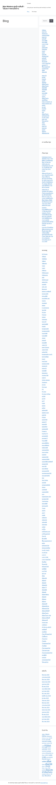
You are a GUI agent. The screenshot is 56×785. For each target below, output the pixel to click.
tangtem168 (45, 499)
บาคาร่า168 (45, 44)
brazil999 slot (46, 298)
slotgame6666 (46, 485)
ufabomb (44, 520)
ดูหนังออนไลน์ (45, 115)
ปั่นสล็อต (44, 562)
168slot (44, 256)
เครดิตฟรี (44, 629)
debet (43, 305)
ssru (43, 494)
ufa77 (43, 513)
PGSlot (44, 417)
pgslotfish (44, 426)
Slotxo (43, 487)
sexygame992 (46, 475)
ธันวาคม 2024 (46, 721)
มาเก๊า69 (44, 571)
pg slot (44, 107)
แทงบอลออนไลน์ (46, 659)
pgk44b (44, 415)
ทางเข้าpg (44, 552)
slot (43, 112)
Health (44, 326)
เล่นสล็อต (44, 632)
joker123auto (45, 347)
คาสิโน (43, 529)
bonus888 (44, 296)
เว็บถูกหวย (44, 639)
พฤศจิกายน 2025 (46, 695)
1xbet (43, 266)
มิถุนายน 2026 (46, 679)
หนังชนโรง (44, 33)
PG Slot (44, 391)
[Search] (51, 20)
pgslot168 (44, 419)
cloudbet (44, 303)
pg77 (43, 401)
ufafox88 (44, 522)
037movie (44, 254)
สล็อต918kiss (45, 594)
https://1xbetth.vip (47, 101)
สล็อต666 (44, 585)
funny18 (44, 322)
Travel (43, 508)
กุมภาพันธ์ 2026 (46, 688)
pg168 (43, 77)
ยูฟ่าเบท (44, 573)
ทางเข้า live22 (45, 550)
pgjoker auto (45, 412)
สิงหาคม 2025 (45, 702)
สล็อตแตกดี (45, 620)
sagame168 (45, 457)
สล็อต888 (44, 88)
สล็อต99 (44, 597)
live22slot (44, 361)
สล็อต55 (44, 580)
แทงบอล (44, 657)
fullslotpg (44, 49)
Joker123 (44, 345)
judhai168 (44, 352)
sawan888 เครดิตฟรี (47, 461)
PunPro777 (45, 433)
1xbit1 (43, 268)
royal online (45, 452)
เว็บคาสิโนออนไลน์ (47, 634)
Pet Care (44, 387)
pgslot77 (44, 60)
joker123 (44, 32)
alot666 (44, 284)
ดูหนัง (43, 53)
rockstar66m (45, 450)
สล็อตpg (44, 599)
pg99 (43, 745)
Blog (28, 11)
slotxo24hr (44, 749)
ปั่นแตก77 (49, 759)
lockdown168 (45, 363)
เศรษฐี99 (44, 655)
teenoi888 (44, 503)
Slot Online (45, 480)
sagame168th (45, 35)
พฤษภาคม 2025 (46, 709)
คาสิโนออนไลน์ (46, 534)
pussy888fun (45, 443)
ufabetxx (44, 517)
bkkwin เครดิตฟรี (46, 291)
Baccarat (44, 289)
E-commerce (45, 308)
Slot (43, 478)
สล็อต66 (44, 82)
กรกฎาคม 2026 (46, 677)
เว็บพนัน (44, 641)
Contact (29, 3)
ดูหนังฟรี (44, 39)
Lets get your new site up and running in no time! (39, 7)
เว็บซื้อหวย (44, 636)
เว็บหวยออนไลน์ (46, 648)
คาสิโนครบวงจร (46, 531)
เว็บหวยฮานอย (45, 650)
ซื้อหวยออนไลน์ (46, 67)
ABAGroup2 (45, 280)
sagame (44, 454)
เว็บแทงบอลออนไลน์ (47, 653)
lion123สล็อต (45, 356)
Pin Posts (34, 11)
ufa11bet (43, 753)
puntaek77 (45, 438)
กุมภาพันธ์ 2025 (46, 716)
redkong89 (45, 447)
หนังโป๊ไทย (44, 100)
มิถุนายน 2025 (46, 707)
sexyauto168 (45, 471)
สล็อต (43, 70)
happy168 (44, 741)
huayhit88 (44, 333)
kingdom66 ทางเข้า (47, 354)
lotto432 (44, 368)
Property (44, 431)
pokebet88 (45, 429)
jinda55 (44, 79)
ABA (43, 277)
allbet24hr (45, 282)
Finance (44, 315)
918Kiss (44, 270)
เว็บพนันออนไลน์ (46, 643)
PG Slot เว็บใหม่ (46, 394)
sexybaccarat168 (46, 473)
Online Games (46, 380)
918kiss (44, 30)
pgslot (43, 46)
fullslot (44, 317)
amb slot (44, 287)
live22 (43, 51)
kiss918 (44, 108)
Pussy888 (44, 440)
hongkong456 (46, 331)
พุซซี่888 (44, 569)
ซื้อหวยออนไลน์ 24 (47, 541)
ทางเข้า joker (45, 117)
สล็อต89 (44, 592)
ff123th (44, 312)
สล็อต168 (44, 72)
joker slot (44, 119)
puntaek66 (45, 436)
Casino (44, 301)
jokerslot (44, 128)
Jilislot (43, 338)
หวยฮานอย (45, 622)
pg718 (43, 398)
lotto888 (44, 370)
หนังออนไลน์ (45, 56)
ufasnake (44, 524)
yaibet (43, 527)
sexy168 (44, 466)
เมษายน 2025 (45, 712)
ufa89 (43, 515)
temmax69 (45, 506)
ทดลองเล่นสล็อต (46, 548)
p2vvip (43, 384)
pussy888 (44, 40)
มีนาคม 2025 (45, 714)
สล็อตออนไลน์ (45, 133)
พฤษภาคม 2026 (46, 682)
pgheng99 (45, 47)
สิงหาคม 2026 (45, 675)
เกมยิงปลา (44, 625)
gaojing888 (45, 324)
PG (43, 389)
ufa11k (43, 510)
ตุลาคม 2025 (45, 698)
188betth (44, 263)
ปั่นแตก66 (44, 61)
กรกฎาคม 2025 (46, 705)
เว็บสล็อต (44, 646)
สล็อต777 (44, 587)
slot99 (43, 81)
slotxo (43, 96)
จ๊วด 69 (44, 536)
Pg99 (43, 403)
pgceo (43, 405)
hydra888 (44, 335)
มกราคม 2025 (45, 719)
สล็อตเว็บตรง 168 (46, 615)
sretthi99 (44, 489)
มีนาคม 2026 (45, 686)
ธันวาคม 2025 (45, 693)
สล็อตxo (44, 131)
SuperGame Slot (46, 496)
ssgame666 (45, 492)
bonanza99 (45, 294)
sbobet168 (45, 464)
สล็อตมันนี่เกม (45, 606)
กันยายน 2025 (45, 700)
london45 (44, 366)
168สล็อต (44, 259)
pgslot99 (44, 424)
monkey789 (45, 375)
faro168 (44, 310)
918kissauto (45, 273)
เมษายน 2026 (45, 684)
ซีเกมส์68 (44, 538)
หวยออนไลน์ (45, 68)
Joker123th (45, 349)
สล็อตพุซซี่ (44, 604)
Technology (45, 501)
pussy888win (45, 445)
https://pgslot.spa (47, 103)
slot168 (44, 482)
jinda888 (44, 342)
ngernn (44, 377)
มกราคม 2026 (45, 691)
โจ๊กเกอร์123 (45, 121)
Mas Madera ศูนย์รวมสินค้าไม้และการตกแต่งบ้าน (13, 7)
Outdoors (44, 382)
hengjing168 (45, 328)
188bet (44, 261)
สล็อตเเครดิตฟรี (46, 618)
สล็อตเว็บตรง (45, 84)
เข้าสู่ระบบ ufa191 (46, 627)
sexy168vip (45, 468)
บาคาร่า (44, 95)
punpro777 (45, 65)
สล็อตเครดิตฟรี (45, 611)
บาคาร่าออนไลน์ (46, 63)
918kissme (45, 275)
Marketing (44, 373)
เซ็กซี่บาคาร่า (48, 774)
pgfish (43, 408)
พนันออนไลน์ (45, 566)
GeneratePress (44, 782)
